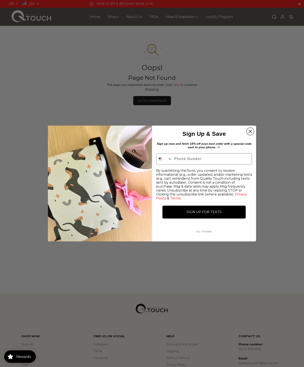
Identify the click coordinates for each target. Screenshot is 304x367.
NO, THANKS (204, 231)
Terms (175, 198)
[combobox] (164, 158)
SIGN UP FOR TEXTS (204, 212)
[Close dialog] (250, 131)
